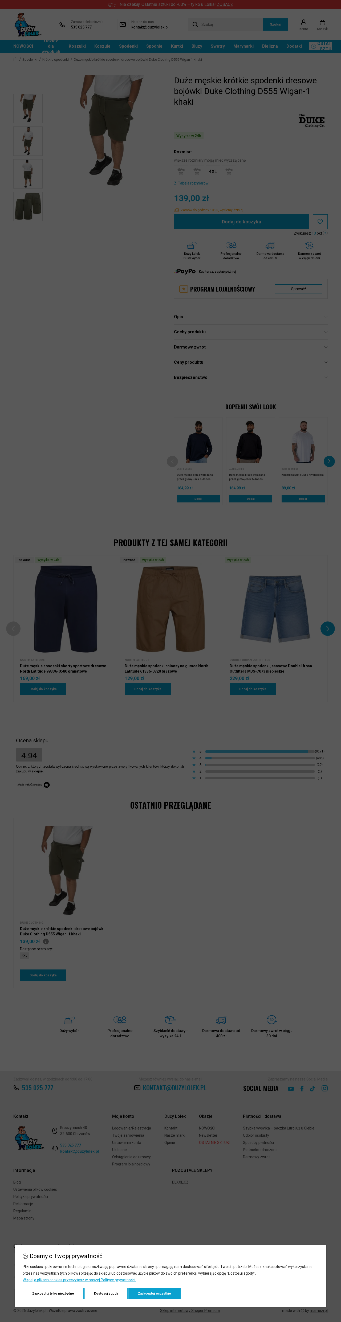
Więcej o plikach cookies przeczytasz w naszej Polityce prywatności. (79, 1280)
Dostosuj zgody (106, 1293)
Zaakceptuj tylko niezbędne (53, 1293)
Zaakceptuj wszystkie (154, 1293)
